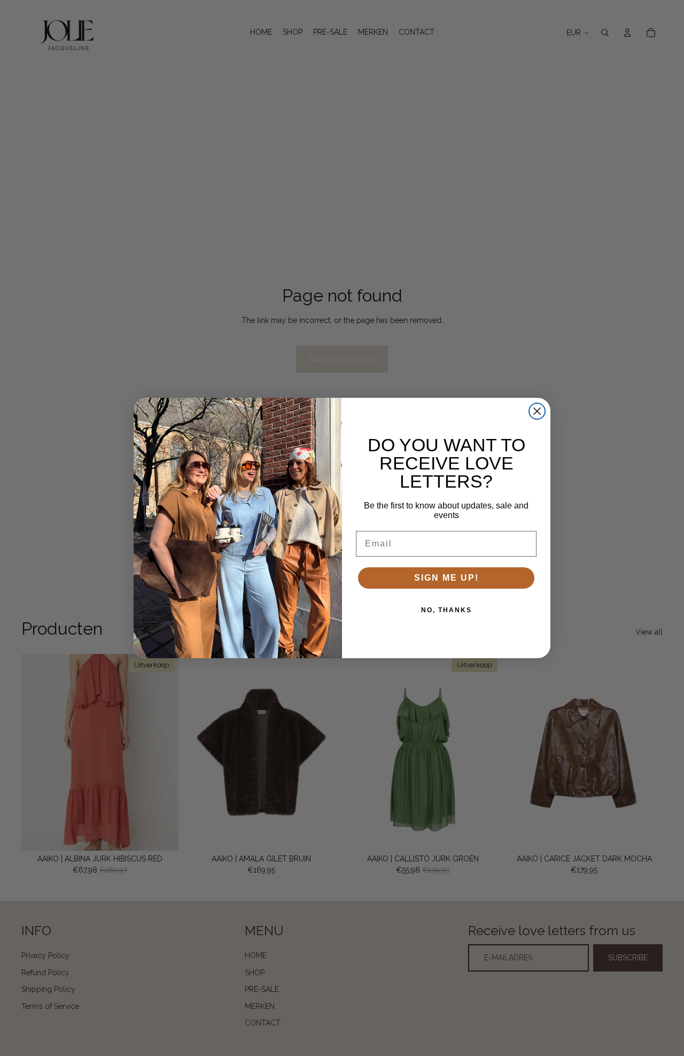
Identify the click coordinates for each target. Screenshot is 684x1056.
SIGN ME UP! (446, 577)
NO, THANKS (446, 610)
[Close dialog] (537, 411)
